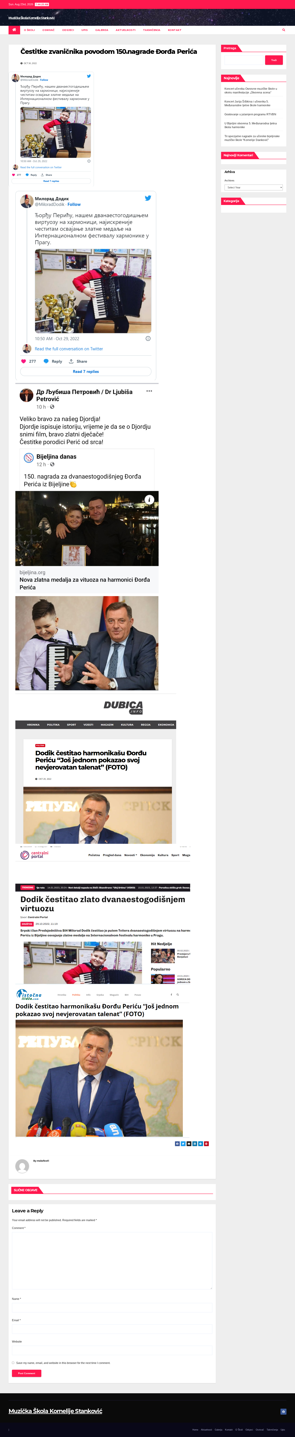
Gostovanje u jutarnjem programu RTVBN (250, 114)
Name (16, 1298)
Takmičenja (151, 30)
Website (17, 1341)
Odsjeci (68, 30)
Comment (18, 1228)
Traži (274, 60)
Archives (229, 180)
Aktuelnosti (126, 30)
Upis (84, 30)
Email (16, 1320)
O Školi (29, 30)
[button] (283, 30)
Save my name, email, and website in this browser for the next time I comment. (63, 1363)
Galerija (101, 30)
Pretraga (230, 48)
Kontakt (175, 30)
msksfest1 (43, 1160)
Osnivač (48, 30)
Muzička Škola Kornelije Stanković (32, 18)
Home (195, 1429)
